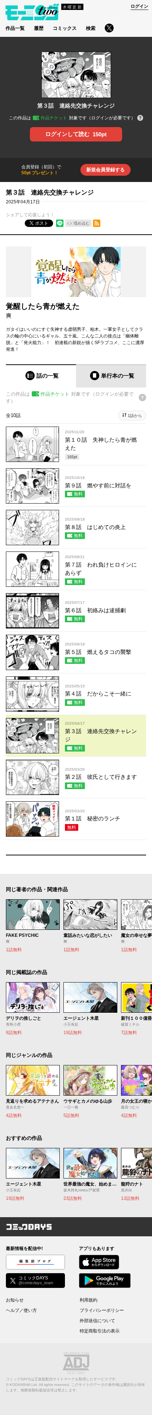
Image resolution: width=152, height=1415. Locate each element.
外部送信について (97, 1320)
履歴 (39, 28)
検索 (91, 28)
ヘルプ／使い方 (21, 1310)
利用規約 (88, 1300)
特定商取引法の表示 (100, 1331)
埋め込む (81, 223)
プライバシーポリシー (102, 1310)
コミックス (65, 28)
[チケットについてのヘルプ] (140, 118)
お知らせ (15, 1300)
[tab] (41, 376)
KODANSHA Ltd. (24, 1385)
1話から (135, 415)
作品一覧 (15, 28)
